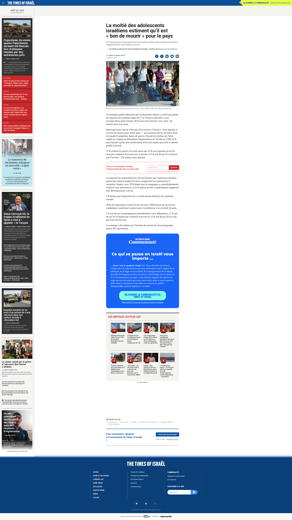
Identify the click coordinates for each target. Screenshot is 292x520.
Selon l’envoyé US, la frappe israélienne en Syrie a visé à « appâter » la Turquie (17, 218)
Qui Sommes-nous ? (137, 479)
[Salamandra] (166, 516)
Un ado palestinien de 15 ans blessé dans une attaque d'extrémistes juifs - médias (16, 96)
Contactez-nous (136, 487)
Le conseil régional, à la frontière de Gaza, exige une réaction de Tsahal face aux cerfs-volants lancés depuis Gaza (15, 112)
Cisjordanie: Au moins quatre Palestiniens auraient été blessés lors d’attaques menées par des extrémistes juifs (17, 48)
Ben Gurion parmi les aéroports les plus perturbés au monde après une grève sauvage (15, 392)
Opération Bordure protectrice (149, 422)
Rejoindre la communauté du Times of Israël (143, 295)
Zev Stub (18, 173)
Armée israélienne (114, 424)
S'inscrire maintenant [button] (167, 434)
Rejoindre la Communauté (256, 3)
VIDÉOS (95, 494)
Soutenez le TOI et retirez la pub (280, 3)
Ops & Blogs (97, 487)
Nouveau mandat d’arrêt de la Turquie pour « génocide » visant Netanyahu (16, 258)
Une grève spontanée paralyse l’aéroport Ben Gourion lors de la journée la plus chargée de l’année (167, 341)
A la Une (96, 497)
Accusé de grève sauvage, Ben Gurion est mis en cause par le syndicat (13, 383)
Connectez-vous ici (172, 439)
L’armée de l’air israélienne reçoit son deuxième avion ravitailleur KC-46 (133, 339)
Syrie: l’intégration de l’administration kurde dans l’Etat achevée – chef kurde (16, 278)
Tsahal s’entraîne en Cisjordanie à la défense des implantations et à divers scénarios (118, 369)
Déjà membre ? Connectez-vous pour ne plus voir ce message (142, 302)
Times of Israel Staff (116, 55)
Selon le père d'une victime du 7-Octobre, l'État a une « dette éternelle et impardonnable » (16, 83)
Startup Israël (98, 490)
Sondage (133, 422)
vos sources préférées (169, 49)
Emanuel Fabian (10, 226)
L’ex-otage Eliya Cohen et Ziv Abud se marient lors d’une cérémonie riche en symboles (150, 339)
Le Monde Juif (112, 422)
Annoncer (134, 483)
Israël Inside (124, 422)
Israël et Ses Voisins (101, 476)
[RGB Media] (147, 516)
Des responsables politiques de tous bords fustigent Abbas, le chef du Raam (17, 128)
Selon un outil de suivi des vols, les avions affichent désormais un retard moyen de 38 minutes (17, 374)
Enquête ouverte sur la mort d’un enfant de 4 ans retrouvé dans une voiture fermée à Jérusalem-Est (17, 315)
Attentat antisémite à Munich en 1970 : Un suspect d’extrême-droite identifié (118, 339)
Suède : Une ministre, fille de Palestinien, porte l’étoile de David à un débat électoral (150, 369)
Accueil (96, 472)
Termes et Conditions (138, 472)
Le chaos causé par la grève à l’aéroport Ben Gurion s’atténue (16, 364)
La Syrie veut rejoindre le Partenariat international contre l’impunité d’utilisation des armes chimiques (16, 268)
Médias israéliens (167, 422)
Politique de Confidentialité (139, 476)
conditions (169, 171)
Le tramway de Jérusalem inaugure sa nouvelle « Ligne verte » (17, 164)
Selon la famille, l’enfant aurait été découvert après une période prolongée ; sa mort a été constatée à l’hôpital (16, 328)
